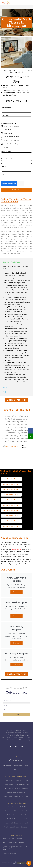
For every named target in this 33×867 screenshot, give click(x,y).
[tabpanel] (16, 324)
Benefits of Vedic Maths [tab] (12, 262)
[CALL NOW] (28, 863)
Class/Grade (5, 115)
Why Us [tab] (6, 387)
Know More (16, 592)
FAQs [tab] (5, 392)
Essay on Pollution (10, 853)
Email (3, 166)
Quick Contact (16, 692)
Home (13, 770)
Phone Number (6, 159)
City (3, 174)
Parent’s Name (6, 151)
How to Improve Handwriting (13, 842)
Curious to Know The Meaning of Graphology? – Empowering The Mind (15, 847)
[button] (29, 2)
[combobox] (4, 162)
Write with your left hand (12, 838)
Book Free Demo (16, 190)
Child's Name (6, 107)
